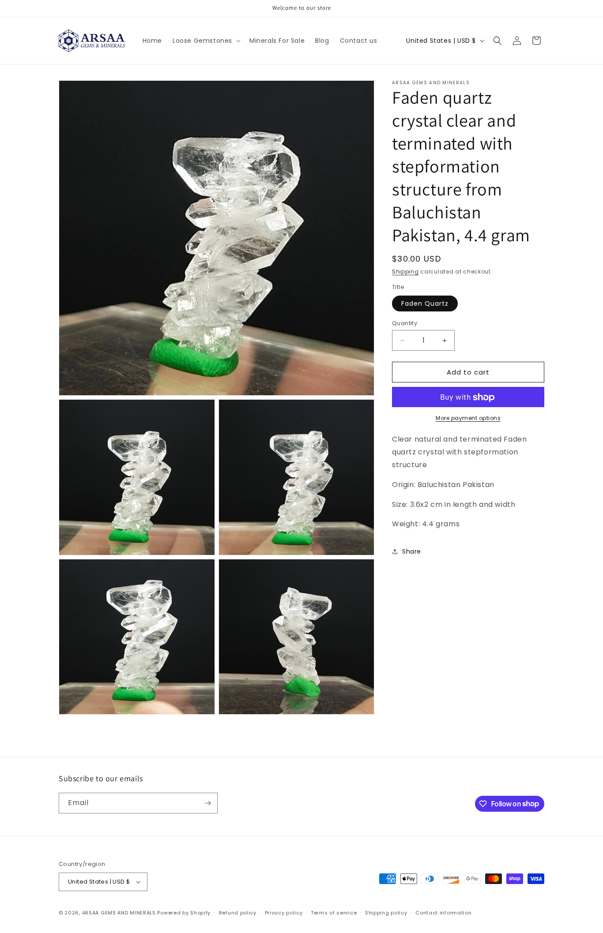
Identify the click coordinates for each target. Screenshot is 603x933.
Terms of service (334, 912)
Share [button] (411, 551)
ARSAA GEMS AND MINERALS (119, 912)
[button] (205, 40)
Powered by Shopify (184, 912)
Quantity (404, 323)
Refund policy (237, 912)
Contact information (443, 912)
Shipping (405, 271)
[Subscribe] (207, 803)
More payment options (468, 418)
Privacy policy (284, 912)
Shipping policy (386, 912)
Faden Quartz (424, 303)
